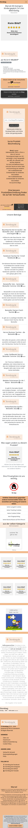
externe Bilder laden (15, 826)
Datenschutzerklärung (10, 742)
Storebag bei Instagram (12, 767)
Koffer (6, 710)
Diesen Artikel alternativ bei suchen (14, 94)
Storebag (3, 2)
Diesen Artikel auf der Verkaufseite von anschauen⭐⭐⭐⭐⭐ (14, 83)
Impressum (6, 740)
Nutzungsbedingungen (10, 754)
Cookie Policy (7, 744)
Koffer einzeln (11, 710)
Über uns (6, 738)
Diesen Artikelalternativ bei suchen (21, 207)
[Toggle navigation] (26, 2)
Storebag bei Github (11, 769)
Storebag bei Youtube (12, 771)
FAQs (4, 756)
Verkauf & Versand (9, 752)
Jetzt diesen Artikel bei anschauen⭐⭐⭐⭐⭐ (6, 207)
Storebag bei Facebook (12, 765)
